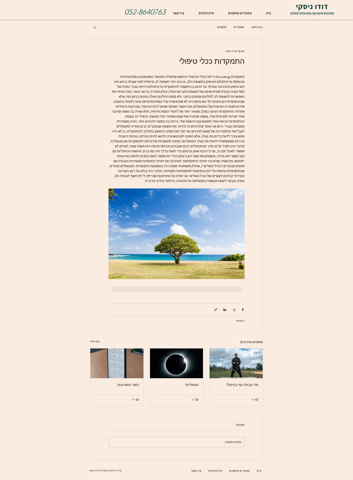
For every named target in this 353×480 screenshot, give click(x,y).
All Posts (257, 27)
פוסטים (221, 27)
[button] (95, 27)
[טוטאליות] (176, 363)
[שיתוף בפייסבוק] (243, 309)
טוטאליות (192, 385)
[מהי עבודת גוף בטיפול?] (236, 363)
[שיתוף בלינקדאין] (225, 309)
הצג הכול (95, 341)
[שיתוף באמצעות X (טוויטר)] (234, 309)
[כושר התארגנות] (116, 363)
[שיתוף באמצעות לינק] (215, 309)
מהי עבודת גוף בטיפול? (242, 385)
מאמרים (239, 27)
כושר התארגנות (128, 385)
